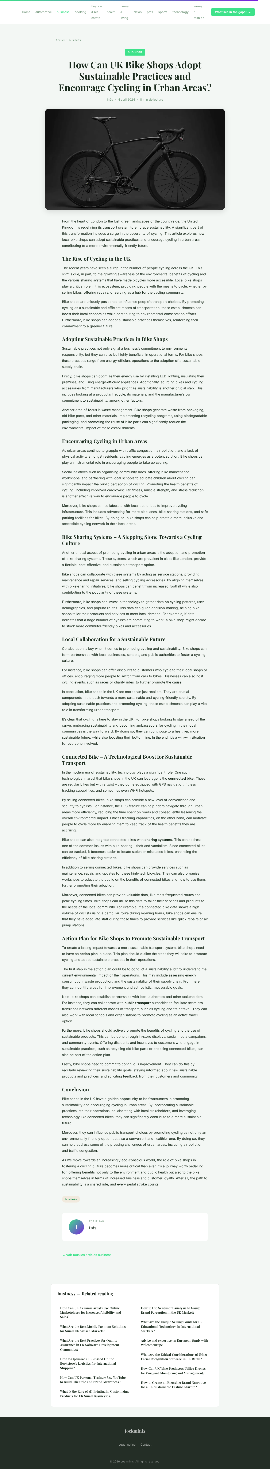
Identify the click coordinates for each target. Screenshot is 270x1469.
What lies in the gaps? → (233, 12)
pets (150, 12)
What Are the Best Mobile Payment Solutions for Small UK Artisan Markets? (93, 1328)
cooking (80, 12)
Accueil (60, 40)
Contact (145, 1444)
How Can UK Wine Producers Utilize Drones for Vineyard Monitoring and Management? (173, 1370)
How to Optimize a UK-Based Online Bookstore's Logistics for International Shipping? (88, 1363)
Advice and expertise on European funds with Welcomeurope (174, 1342)
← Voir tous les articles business (86, 1255)
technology (181, 12)
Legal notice (127, 1444)
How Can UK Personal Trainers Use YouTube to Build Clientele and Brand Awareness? (93, 1379)
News (138, 12)
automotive (43, 12)
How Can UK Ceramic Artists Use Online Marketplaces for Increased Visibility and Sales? (90, 1312)
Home (26, 12)
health (111, 12)
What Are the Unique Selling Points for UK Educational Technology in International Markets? (172, 1326)
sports (162, 12)
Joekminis (135, 1431)
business (63, 12)
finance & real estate (96, 11)
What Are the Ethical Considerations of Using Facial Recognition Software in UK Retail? (174, 1356)
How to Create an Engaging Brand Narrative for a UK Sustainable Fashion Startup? (173, 1384)
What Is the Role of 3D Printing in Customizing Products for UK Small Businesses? (94, 1393)
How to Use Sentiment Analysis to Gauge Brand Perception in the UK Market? (170, 1310)
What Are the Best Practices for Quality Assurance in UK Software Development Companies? (89, 1345)
